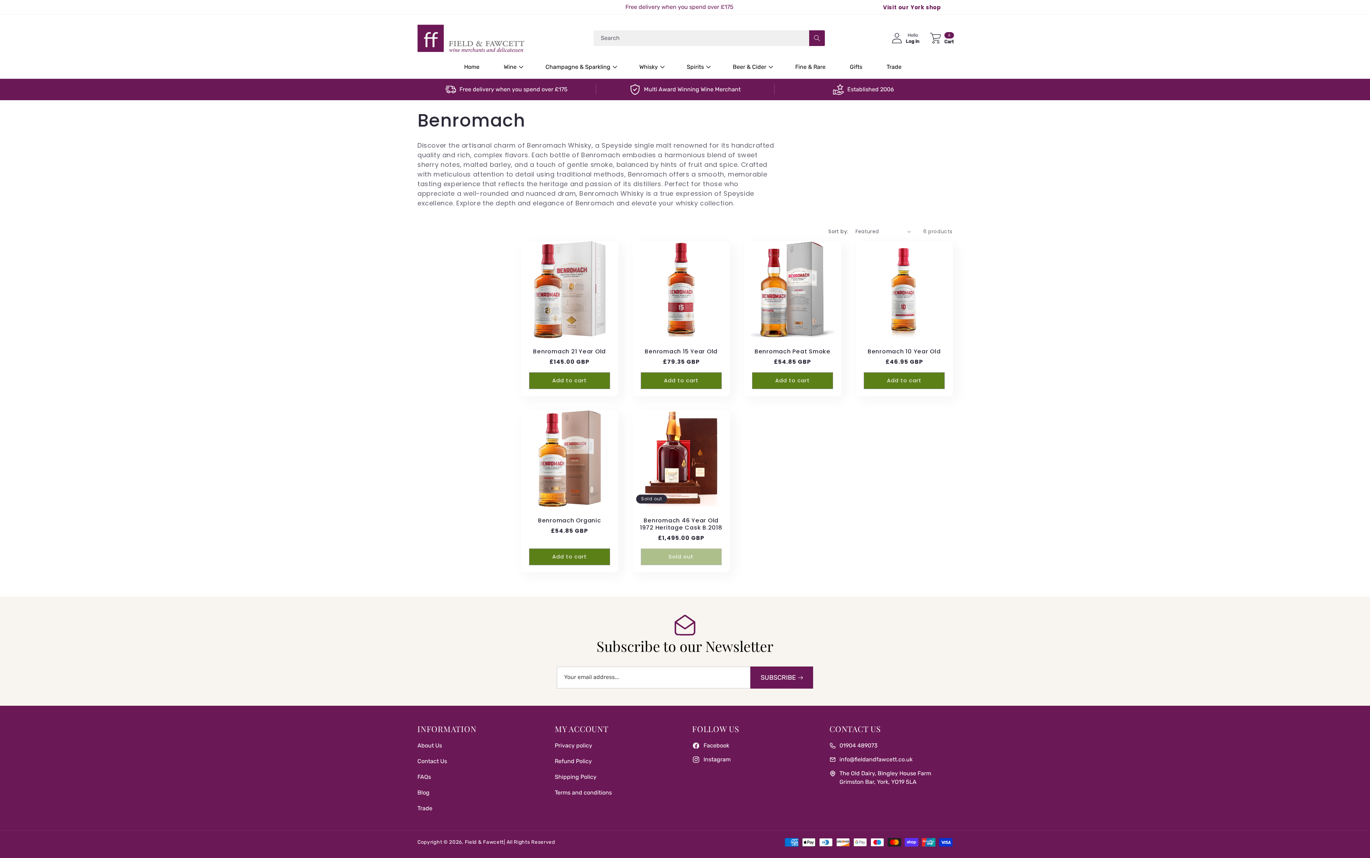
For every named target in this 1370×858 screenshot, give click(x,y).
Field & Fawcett (484, 842)
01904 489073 (858, 745)
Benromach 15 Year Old (681, 351)
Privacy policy (573, 745)
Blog (423, 792)
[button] (512, 67)
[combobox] (709, 38)
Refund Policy (573, 761)
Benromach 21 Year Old (569, 351)
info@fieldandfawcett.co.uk (876, 759)
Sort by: (838, 231)
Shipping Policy (576, 776)
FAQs (424, 776)
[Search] (817, 38)
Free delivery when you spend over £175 (514, 89)
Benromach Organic (569, 520)
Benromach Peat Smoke (793, 351)
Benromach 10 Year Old (903, 351)
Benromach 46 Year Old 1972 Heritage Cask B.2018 (681, 524)
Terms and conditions (583, 792)
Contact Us (432, 761)
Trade (424, 808)
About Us (429, 745)
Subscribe (778, 677)
